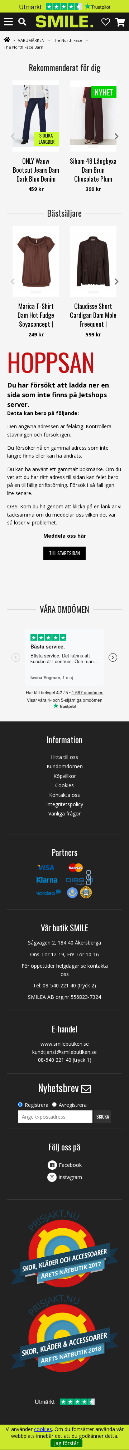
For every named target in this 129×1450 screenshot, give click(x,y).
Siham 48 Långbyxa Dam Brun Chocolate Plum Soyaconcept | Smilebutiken (93, 179)
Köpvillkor (64, 776)
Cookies (64, 785)
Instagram (70, 1177)
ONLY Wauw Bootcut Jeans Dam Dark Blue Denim (36, 169)
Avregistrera (73, 1104)
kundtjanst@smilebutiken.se (64, 1052)
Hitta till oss (64, 757)
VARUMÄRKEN (31, 40)
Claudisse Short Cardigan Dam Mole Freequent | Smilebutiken (93, 319)
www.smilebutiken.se (64, 1043)
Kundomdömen (65, 766)
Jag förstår (66, 1443)
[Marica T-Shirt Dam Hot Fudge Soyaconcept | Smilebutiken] (36, 261)
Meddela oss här (64, 535)
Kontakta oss (64, 794)
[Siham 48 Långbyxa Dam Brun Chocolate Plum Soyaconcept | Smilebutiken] (93, 116)
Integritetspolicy (64, 804)
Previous (12, 136)
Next (116, 136)
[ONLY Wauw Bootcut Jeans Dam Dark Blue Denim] (36, 116)
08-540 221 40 (59, 985)
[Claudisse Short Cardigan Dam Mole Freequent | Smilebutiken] (93, 261)
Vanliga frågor (64, 813)
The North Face (67, 40)
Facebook (70, 1165)
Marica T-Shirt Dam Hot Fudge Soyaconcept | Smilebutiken (36, 319)
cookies (43, 1429)
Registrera (36, 1104)
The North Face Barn (23, 47)
